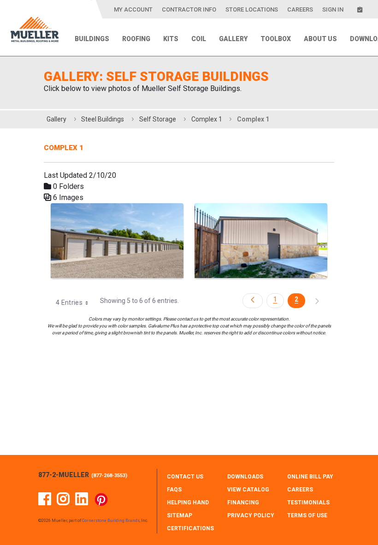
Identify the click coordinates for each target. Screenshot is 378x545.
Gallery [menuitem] (233, 38)
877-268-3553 (109, 475)
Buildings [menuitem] (92, 38)
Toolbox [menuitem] (275, 38)
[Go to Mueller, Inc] (34, 31)
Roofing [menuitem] (136, 38)
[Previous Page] (252, 300)
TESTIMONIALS (308, 502)
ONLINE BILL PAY (310, 476)
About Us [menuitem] (320, 38)
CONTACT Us (185, 476)
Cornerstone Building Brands (111, 520)
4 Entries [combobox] (69, 302)
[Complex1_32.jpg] (117, 241)
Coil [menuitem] (198, 38)
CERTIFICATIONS (190, 528)
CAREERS (300, 489)
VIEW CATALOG (248, 489)
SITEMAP (179, 515)
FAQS (174, 489)
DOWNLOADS (245, 476)
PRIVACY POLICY (250, 515)
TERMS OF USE (307, 515)
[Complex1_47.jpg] (261, 241)
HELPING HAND (188, 502)
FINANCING (243, 502)
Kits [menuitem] (170, 38)
